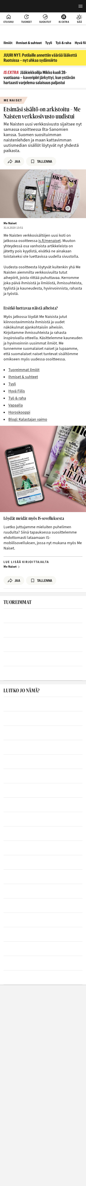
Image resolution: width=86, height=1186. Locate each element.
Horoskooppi (19, 412)
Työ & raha (63, 43)
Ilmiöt (8, 43)
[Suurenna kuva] (43, 193)
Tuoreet (26, 21)
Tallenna (44, 161)
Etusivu (9, 21)
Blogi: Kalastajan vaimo (27, 419)
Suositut (45, 21)
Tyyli (48, 43)
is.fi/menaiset (49, 241)
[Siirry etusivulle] (21, 6)
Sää (79, 21)
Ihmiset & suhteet (29, 43)
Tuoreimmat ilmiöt (23, 370)
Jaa (17, 161)
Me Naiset (10, 567)
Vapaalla (15, 405)
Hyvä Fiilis (16, 391)
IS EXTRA (64, 21)
